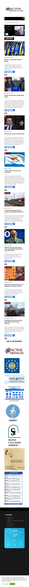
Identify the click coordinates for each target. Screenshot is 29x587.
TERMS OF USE (10, 525)
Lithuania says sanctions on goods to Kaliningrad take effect (14, 211)
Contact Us (9, 517)
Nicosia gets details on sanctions (14, 134)
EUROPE (8, 77)
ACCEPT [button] (12, 583)
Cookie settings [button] (5, 584)
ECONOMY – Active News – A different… (12, 481)
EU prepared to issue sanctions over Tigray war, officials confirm (13, 322)
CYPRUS (8, 116)
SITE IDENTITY (10, 524)
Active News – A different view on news (13, 479)
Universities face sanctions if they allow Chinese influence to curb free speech (13, 249)
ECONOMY (9, 267)
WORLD (8, 42)
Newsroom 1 (8, 62)
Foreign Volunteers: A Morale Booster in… (14, 484)
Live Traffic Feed (13, 473)
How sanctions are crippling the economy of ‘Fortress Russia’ (13, 285)
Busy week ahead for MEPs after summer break (8, 29)
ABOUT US (10, 518)
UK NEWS (8, 230)
